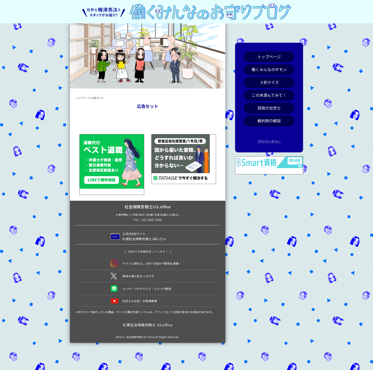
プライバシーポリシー (269, 141)
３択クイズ (269, 82)
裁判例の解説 (269, 120)
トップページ (269, 56)
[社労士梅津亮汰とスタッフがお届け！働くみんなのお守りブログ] (186, 11)
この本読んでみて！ (269, 95)
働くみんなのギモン (269, 69)
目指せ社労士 (269, 108)
